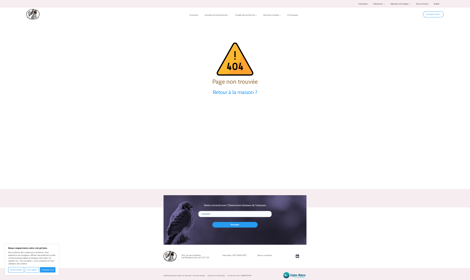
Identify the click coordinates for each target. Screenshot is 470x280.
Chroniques (292, 15)
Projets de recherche (245, 15)
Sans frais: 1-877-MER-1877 (235, 255)
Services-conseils (271, 15)
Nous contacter (422, 4)
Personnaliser (16, 270)
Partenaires (363, 4)
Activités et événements (216, 15)
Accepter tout (47, 270)
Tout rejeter (32, 270)
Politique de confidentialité (216, 275)
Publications (378, 4)
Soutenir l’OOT (433, 14)
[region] (32, 259)
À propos (194, 15)
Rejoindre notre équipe (399, 4)
